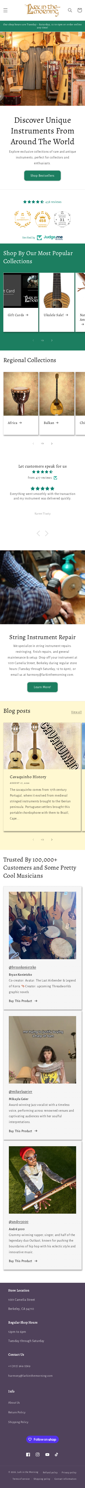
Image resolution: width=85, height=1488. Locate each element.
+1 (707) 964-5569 (19, 1366)
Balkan (49, 423)
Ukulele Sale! (54, 315)
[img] (42, 472)
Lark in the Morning (27, 1472)
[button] (5, 10)
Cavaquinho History (28, 777)
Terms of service (21, 1479)
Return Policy (16, 1412)
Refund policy (50, 1472)
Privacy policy (69, 1472)
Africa (13, 423)
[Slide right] (51, 340)
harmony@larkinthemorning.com (30, 1375)
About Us (14, 1402)
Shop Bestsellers (42, 175)
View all (76, 712)
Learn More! (42, 687)
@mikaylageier (20, 1091)
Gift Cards (16, 315)
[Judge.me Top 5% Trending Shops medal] (62, 219)
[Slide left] (33, 340)
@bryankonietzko (22, 967)
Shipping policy (42, 1479)
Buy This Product (20, 1001)
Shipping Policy (18, 1422)
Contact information (65, 1479)
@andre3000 (18, 1221)
